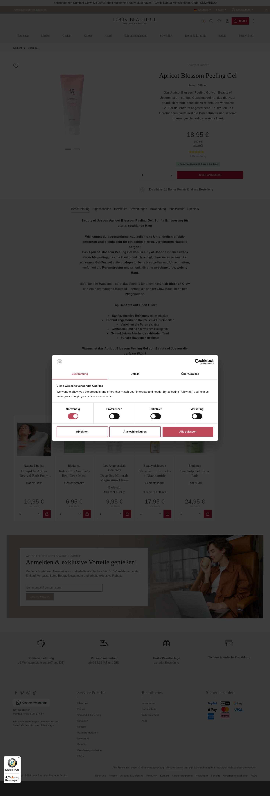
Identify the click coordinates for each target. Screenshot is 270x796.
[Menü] (18, 758)
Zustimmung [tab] (80, 373)
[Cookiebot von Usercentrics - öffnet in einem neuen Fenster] (197, 362)
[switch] (114, 416)
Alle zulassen (187, 431)
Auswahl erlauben (135, 431)
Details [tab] (135, 373)
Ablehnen (82, 431)
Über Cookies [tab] (190, 373)
